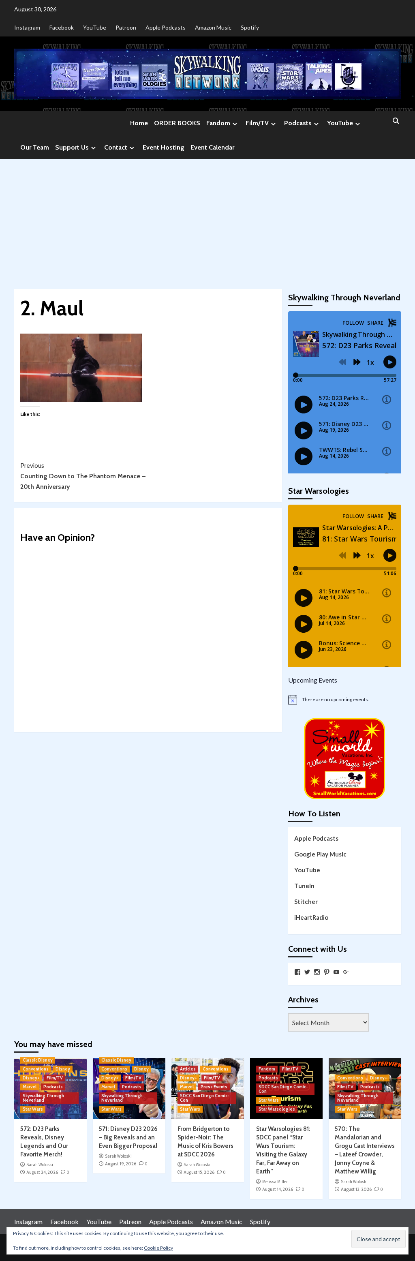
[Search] (396, 121)
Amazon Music (213, 27)
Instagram (27, 27)
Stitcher (306, 901)
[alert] (344, 699)
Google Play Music (320, 854)
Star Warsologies (277, 1109)
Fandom (218, 123)
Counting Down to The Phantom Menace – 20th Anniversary (82, 476)
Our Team (34, 147)
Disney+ (31, 1078)
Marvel (29, 1087)
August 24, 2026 (42, 1172)
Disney (63, 1069)
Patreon (126, 27)
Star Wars (33, 1109)
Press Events (214, 1087)
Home (139, 123)
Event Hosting (163, 147)
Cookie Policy (158, 1248)
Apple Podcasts (165, 27)
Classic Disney (38, 1060)
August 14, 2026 (277, 1189)
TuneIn (304, 885)
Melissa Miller (275, 1181)
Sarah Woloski (39, 1164)
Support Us (72, 147)
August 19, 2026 (120, 1164)
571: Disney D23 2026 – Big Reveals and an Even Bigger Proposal (128, 1137)
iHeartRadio (311, 917)
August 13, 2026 (356, 1189)
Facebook (61, 27)
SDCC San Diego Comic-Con (204, 1098)
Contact (115, 147)
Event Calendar (212, 147)
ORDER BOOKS (177, 123)
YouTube (94, 27)
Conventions (36, 1069)
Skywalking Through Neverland (43, 1098)
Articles (188, 1069)
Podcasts (298, 123)
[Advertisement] (207, 220)
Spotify (250, 27)
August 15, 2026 (199, 1172)
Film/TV (257, 123)
